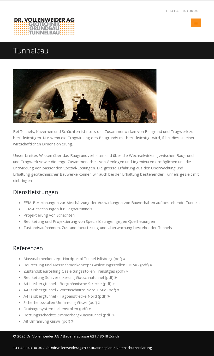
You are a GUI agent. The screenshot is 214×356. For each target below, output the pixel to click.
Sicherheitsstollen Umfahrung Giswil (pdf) (60, 302)
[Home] (46, 20)
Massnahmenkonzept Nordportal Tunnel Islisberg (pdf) (73, 258)
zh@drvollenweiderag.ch (66, 347)
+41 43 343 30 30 (183, 10)
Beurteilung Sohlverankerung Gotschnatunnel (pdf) (69, 277)
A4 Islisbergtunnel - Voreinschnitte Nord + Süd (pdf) (70, 289)
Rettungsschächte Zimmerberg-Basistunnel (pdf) (67, 314)
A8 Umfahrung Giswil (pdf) (47, 321)
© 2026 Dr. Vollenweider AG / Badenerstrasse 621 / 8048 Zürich (66, 336)
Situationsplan (100, 347)
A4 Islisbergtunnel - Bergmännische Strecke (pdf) (67, 283)
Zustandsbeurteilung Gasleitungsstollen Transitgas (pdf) (74, 271)
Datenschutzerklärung (134, 347)
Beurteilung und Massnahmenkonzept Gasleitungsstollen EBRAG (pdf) (86, 264)
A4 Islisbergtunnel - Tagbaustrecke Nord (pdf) (65, 296)
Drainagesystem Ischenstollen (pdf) (56, 308)
